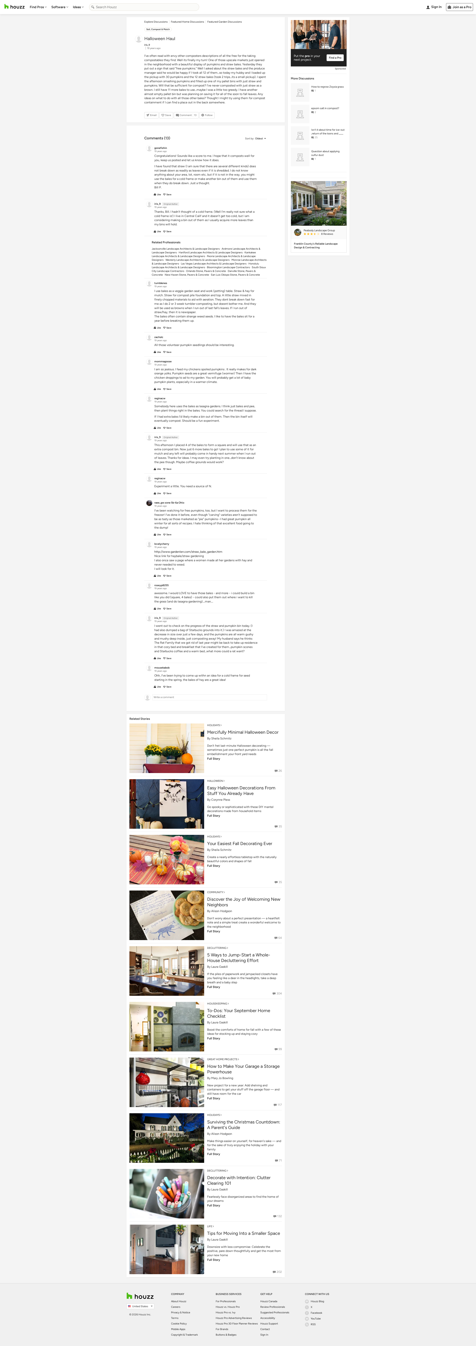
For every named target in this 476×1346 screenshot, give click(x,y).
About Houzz (178, 1301)
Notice (186, 1312)
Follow (209, 115)
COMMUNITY (215, 892)
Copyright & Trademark (184, 1334)
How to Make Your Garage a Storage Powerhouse (243, 1069)
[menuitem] (38, 7)
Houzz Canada (268, 1301)
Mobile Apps (178, 1329)
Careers (175, 1307)
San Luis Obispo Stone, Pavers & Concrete (235, 274)
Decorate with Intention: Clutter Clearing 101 (239, 1180)
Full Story (213, 758)
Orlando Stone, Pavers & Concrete (206, 271)
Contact (265, 1329)
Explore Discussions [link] (156, 21)
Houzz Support (269, 1323)
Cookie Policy (179, 1323)
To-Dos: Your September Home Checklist (238, 1013)
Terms (174, 1318)
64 (280, 938)
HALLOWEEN (215, 781)
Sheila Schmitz (221, 738)
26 (280, 770)
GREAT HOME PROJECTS (222, 1059)
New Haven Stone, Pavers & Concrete (187, 274)
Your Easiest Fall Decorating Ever (239, 843)
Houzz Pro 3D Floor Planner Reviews (237, 1323)
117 (280, 1105)
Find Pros (37, 7)
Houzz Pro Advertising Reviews (234, 1318)
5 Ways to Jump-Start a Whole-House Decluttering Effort (238, 957)
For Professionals (226, 1301)
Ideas (77, 7)
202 (279, 1272)
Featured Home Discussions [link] (187, 21)
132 (279, 1216)
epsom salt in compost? (325, 108)
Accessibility (267, 1318)
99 (280, 1049)
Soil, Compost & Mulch (158, 29)
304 (279, 993)
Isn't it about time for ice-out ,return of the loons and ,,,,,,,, (328, 131)
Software (58, 7)
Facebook (316, 1312)
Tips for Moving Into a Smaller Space (243, 1233)
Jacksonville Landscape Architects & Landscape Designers (186, 248)
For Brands (222, 1329)
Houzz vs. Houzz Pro (228, 1307)
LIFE (209, 1226)
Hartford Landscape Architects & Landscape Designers (211, 252)
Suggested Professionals (274, 1312)
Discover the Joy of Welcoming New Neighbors (243, 901)
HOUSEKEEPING (217, 1003)
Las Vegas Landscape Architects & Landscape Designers (214, 263)
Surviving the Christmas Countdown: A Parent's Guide (243, 1124)
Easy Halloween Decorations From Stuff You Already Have (241, 790)
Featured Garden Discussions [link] (224, 21)
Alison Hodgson (221, 911)
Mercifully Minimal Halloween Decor (243, 732)
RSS (313, 1324)
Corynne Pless (220, 799)
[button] (255, 138)
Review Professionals (272, 1307)
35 (280, 826)
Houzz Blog (317, 1301)
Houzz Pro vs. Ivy (225, 1312)
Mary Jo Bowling (222, 1078)
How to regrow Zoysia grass (327, 86)
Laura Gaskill (219, 966)
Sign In (264, 1334)
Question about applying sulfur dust (325, 153)
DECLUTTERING (216, 948)
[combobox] (144, 7)
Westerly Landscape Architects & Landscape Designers (197, 260)
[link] (323, 234)
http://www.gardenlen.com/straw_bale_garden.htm (188, 551)
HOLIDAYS (213, 725)
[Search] (93, 7)
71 (280, 1160)
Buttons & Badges (226, 1334)
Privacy (175, 1312)
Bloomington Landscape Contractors (228, 267)
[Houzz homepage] (14, 6)
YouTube (316, 1318)
